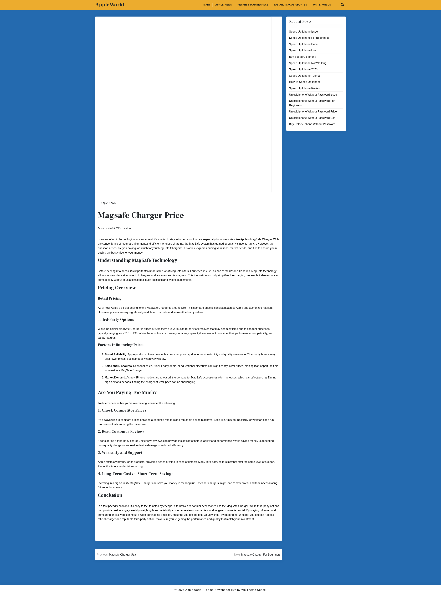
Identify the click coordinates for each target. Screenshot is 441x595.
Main (206, 4)
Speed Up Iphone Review (305, 88)
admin (128, 228)
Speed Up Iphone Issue (303, 31)
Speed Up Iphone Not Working (307, 62)
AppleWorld (109, 5)
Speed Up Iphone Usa (302, 50)
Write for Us (322, 4)
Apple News (223, 4)
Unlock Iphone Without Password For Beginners (312, 103)
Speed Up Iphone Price (303, 44)
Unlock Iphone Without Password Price (313, 111)
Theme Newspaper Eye (220, 589)
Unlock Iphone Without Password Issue (313, 94)
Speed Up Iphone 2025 (303, 69)
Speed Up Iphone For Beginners (309, 37)
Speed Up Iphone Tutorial (304, 75)
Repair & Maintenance (253, 4)
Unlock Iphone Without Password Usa (312, 117)
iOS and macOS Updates (290, 4)
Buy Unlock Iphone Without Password (312, 124)
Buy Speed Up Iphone (302, 56)
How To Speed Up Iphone (305, 81)
